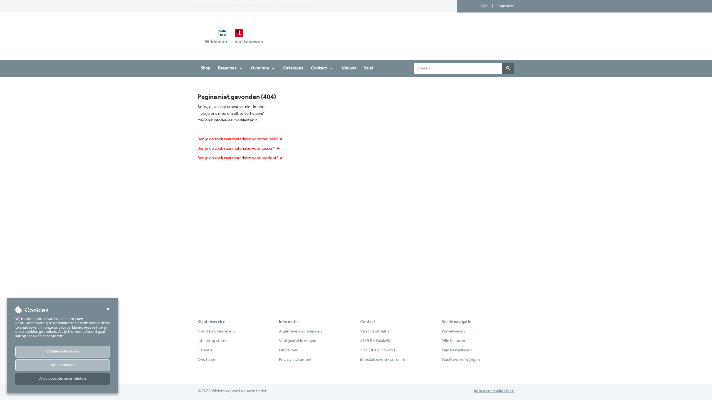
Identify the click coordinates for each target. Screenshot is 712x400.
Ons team (206, 360)
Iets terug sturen (212, 341)
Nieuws (349, 68)
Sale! (369, 68)
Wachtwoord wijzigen (461, 360)
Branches (227, 68)
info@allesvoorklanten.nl (236, 120)
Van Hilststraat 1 (375, 331)
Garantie (205, 350)
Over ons (260, 68)
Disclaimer (288, 350)
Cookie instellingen (62, 351)
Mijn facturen (453, 341)
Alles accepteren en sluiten (62, 378)
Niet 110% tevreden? (216, 331)
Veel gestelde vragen (297, 341)
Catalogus (293, 68)
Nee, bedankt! (62, 365)
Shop (206, 68)
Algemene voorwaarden (300, 331)
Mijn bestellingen (457, 350)
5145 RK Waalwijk (375, 341)
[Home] (274, 36)
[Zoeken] (508, 68)
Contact (319, 68)
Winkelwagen (453, 331)
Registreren (506, 6)
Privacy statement (295, 360)
